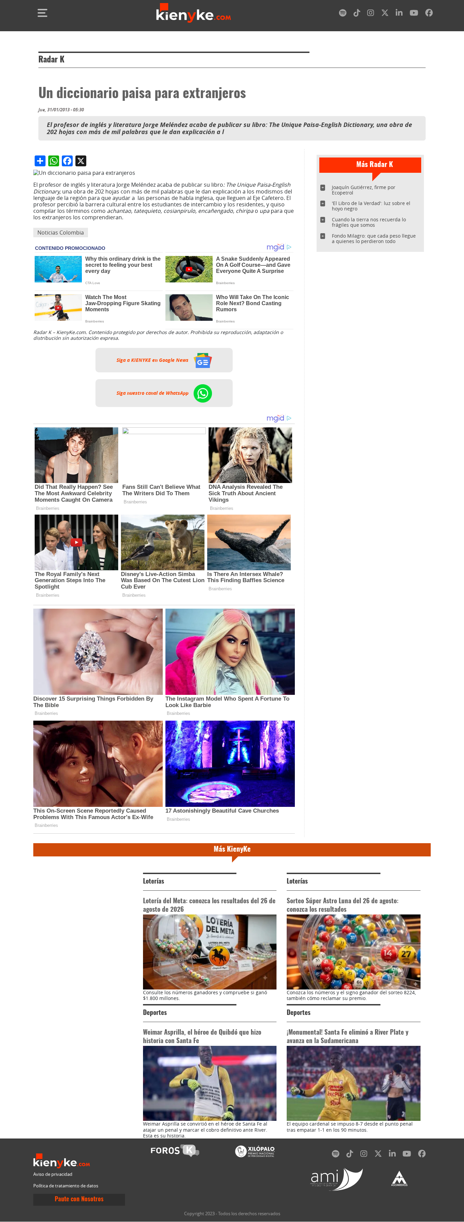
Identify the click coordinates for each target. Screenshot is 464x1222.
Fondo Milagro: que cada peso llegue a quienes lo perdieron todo (374, 238)
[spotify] (342, 14)
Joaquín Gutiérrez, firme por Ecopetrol (363, 190)
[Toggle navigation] (42, 12)
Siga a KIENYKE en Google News (153, 360)
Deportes (155, 1013)
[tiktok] (357, 14)
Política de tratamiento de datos (65, 1186)
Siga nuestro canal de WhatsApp (153, 393)
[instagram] (370, 14)
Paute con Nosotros (79, 1200)
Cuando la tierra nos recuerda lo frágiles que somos (369, 222)
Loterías (153, 881)
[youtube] (414, 14)
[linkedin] (399, 14)
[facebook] (429, 14)
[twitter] (385, 14)
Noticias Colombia (60, 232)
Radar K (51, 60)
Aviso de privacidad (52, 1174)
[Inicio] (194, 13)
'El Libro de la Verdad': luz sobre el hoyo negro (371, 206)
